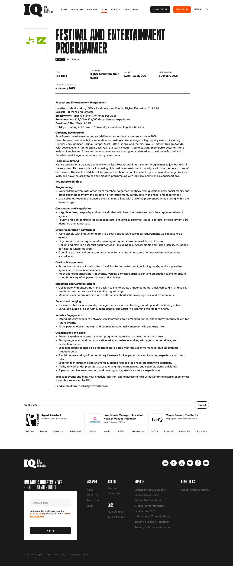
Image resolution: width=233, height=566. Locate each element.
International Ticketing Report (153, 516)
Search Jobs (115, 511)
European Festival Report (150, 489)
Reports (92, 9)
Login (197, 9)
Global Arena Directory (195, 489)
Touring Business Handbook (152, 521)
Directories (131, 9)
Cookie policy (74, 555)
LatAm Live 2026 (145, 511)
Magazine (77, 9)
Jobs (104, 9)
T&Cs (85, 555)
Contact (113, 488)
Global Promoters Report (150, 505)
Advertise (114, 493)
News (64, 9)
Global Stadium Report (149, 500)
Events (115, 9)
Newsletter (160, 9)
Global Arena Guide (147, 495)
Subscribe (182, 9)
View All (202, 405)
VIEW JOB (29, 412)
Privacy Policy (59, 555)
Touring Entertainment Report (153, 527)
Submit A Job (116, 517)
